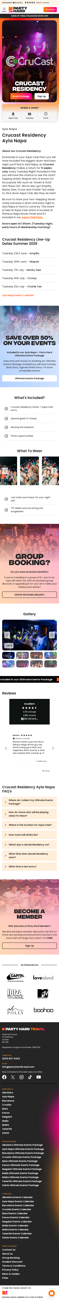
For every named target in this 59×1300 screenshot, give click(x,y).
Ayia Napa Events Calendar (18, 295)
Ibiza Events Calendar (15, 1213)
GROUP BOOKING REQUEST (29, 594)
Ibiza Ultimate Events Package (20, 1161)
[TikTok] (30, 1077)
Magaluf (7, 1116)
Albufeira (7, 1092)
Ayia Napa (8, 1096)
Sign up (41, 96)
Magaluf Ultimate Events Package (22, 1169)
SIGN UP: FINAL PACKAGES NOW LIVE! (29, 15)
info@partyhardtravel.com (18, 1067)
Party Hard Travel (18, 9)
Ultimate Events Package (29, 378)
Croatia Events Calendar (16, 1209)
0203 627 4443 (11, 1058)
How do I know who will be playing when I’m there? (28, 814)
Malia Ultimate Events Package (20, 1173)
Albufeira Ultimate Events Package (22, 1145)
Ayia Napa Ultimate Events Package (23, 1149)
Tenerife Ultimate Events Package (22, 1181)
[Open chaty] (52, 1293)
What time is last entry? (23, 866)
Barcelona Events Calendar (18, 1205)
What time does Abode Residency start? (28, 855)
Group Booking (11, 1257)
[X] (13, 1077)
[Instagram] (21, 1077)
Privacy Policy (10, 1269)
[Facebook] (4, 1077)
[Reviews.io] (18, 3)
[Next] (54, 471)
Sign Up (29, 945)
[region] (29, 471)
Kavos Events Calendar (16, 1217)
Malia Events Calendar (15, 1225)
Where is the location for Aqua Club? (30, 825)
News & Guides (11, 1274)
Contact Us (8, 1249)
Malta (5, 1125)
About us (7, 1253)
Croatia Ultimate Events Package (21, 1157)
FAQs (5, 1278)
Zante (5, 1133)
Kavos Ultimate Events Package (20, 1165)
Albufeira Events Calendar (17, 1197)
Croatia (6, 1104)
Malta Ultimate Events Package (20, 1177)
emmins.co (22, 1297)
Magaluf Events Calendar (17, 1221)
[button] (6, 748)
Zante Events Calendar (15, 1237)
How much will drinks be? (23, 834)
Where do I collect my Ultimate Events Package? (31, 802)
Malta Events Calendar (15, 1229)
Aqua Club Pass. (32, 217)
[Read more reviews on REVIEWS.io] (29, 719)
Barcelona (8, 1100)
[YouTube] (39, 1077)
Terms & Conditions (13, 1265)
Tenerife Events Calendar (17, 1233)
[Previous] (5, 471)
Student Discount (12, 1261)
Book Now (50, 9)
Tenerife (7, 1129)
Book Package (21, 96)
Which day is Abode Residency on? (29, 844)
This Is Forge (36, 1297)
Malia (5, 1121)
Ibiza (5, 1108)
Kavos (6, 1112)
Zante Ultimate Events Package (20, 1185)
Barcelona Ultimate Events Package (23, 1153)
